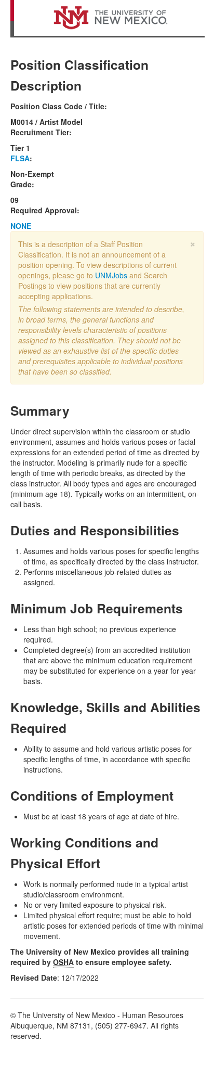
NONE (20, 226)
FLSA (20, 158)
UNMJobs (111, 275)
